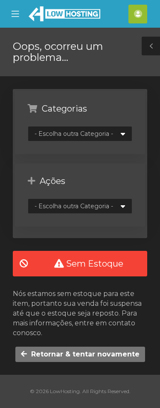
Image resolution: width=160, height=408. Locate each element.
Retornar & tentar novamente (83, 354)
